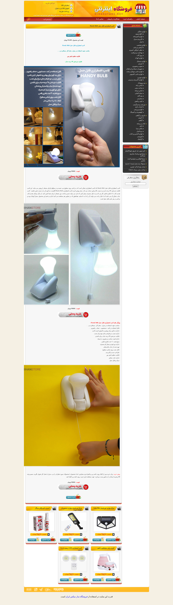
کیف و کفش (138, 101)
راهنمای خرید (127, 19)
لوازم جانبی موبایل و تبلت (134, 71)
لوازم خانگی (141, 31)
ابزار (141, 42)
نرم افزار (139, 131)
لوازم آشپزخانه (137, 36)
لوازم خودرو (141, 77)
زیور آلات (139, 55)
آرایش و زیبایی (137, 47)
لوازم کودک (138, 58)
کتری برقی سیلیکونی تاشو (106, 548)
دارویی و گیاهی (140, 115)
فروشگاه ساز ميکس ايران (77, 597)
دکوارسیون (138, 34)
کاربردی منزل (138, 39)
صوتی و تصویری (137, 66)
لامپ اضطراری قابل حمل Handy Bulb (102, 26)
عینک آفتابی (138, 93)
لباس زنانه (139, 85)
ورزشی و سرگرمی (139, 104)
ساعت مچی (138, 88)
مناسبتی (139, 99)
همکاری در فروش (113, 19)
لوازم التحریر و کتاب (135, 134)
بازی (141, 126)
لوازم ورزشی (138, 109)
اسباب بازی (138, 107)
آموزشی (139, 136)
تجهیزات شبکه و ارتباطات (134, 69)
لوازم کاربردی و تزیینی (135, 80)
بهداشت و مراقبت (136, 53)
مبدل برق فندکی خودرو (138, 167)
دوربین (140, 63)
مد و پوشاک (141, 83)
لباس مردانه (138, 91)
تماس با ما (99, 19)
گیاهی (140, 120)
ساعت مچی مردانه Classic (137, 170)
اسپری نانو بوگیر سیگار (42, 508)
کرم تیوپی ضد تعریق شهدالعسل (135, 151)
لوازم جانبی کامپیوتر (136, 74)
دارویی (140, 118)
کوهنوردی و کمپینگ (136, 112)
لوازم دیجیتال (141, 61)
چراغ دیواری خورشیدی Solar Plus (103, 508)
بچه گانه (139, 96)
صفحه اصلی (140, 19)
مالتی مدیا (139, 128)
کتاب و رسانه (141, 124)
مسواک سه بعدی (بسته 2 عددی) (135, 164)
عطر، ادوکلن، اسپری (135, 50)
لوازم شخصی (141, 45)
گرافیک (140, 139)
